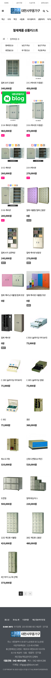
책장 (15, 19)
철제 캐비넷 (5, 337)
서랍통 (22, 19)
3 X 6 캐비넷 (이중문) (34, 125)
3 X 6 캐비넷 (6, 210)
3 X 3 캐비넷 (6, 167)
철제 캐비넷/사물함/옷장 (36, 295)
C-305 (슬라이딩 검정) (35, 380)
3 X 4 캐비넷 (31, 167)
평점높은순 (9, 50)
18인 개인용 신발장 (34, 537)
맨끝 (30, 593)
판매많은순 (9, 45)
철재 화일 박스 (32, 498)
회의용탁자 (31, 19)
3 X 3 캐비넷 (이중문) (34, 82)
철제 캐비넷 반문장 (33, 252)
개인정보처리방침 (38, 619)
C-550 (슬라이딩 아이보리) (36, 337)
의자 (9, 19)
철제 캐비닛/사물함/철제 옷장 (12, 295)
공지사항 (19, 3)
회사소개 (16, 619)
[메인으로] (4, 39)
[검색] (44, 10)
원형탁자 (41, 19)
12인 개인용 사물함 (8, 537)
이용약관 (25, 619)
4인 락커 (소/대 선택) (9, 576)
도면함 (3, 498)
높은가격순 (42, 45)
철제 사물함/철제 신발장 (35, 210)
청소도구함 (5, 458)
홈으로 (7, 619)
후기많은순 (26, 50)
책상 (3, 19)
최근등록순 (42, 50)
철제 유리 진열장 (7, 82)
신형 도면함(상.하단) (34, 458)
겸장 (28, 419)
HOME (6, 3)
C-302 (3, 419)
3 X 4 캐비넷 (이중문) (9, 125)
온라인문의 (44, 3)
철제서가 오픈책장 (8, 252)
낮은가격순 (26, 45)
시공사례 (32, 3)
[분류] (3, 10)
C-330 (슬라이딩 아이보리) (11, 380)
